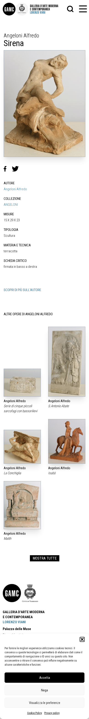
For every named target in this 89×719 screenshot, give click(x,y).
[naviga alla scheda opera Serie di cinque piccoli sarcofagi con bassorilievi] (22, 383)
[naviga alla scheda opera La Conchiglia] (22, 447)
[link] (9, 9)
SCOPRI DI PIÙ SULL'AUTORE (22, 290)
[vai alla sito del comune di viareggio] (30, 593)
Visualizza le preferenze (44, 703)
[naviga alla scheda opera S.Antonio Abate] (66, 361)
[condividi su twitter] (17, 169)
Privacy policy (52, 713)
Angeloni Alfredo (15, 189)
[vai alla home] (12, 593)
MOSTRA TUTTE (45, 558)
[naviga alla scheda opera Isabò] (66, 441)
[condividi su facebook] (8, 169)
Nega (44, 690)
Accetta (44, 678)
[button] (82, 639)
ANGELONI (11, 205)
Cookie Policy (34, 713)
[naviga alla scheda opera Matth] (22, 505)
